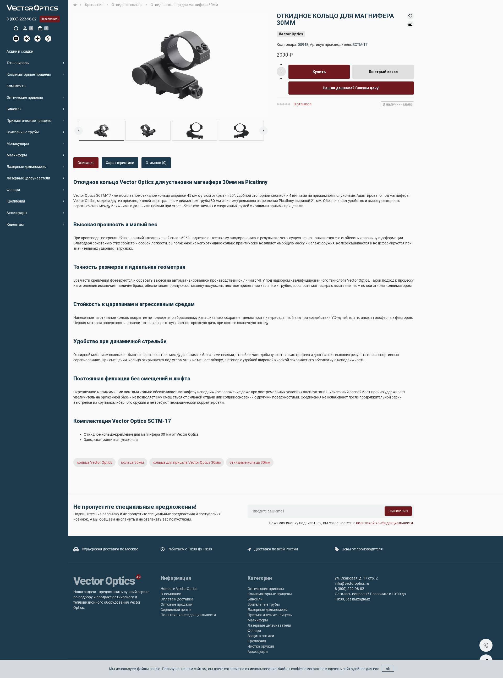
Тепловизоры (18, 63)
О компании (171, 594)
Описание (86, 163)
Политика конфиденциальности (188, 615)
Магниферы (17, 155)
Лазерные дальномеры (27, 167)
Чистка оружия (261, 646)
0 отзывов (302, 104)
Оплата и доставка (177, 599)
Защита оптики (261, 636)
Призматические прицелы (29, 120)
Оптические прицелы (25, 97)
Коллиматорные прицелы (29, 74)
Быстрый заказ (383, 72)
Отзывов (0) (156, 163)
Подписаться (398, 511)
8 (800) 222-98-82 (21, 19)
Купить (319, 72)
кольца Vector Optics (94, 462)
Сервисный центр (176, 610)
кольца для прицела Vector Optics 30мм (187, 462)
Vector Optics (291, 34)
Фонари (13, 190)
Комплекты (16, 86)
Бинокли (14, 109)
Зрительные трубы (23, 132)
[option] (171, 65)
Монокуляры (18, 143)
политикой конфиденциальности (384, 523)
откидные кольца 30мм (249, 462)
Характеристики (120, 163)
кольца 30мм (132, 462)
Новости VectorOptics (179, 589)
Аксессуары (17, 213)
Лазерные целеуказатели (28, 178)
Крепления (16, 201)
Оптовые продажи (176, 604)
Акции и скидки (20, 51)
